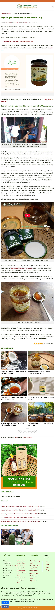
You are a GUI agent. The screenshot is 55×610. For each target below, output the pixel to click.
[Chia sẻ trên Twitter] (25, 431)
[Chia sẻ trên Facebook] (22, 431)
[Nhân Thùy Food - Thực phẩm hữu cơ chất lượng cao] (27, 6)
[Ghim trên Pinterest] (32, 431)
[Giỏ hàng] (52, 6)
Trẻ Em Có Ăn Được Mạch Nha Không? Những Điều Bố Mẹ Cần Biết (20, 510)
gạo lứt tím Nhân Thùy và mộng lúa (22, 268)
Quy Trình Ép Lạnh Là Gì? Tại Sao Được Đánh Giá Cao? (16, 517)
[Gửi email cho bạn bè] (29, 431)
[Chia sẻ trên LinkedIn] (35, 431)
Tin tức (9, 13)
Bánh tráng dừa (34, 573)
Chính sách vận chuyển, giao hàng (21, 580)
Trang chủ (3, 13)
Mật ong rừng (34, 570)
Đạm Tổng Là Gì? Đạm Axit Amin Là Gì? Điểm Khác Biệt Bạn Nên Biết (20, 513)
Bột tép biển (33, 580)
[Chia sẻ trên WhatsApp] (19, 431)
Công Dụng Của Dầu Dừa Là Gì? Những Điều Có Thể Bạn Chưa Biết (20, 506)
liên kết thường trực (27, 437)
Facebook (5, 606)
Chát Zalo (5, 602)
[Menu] (2, 6)
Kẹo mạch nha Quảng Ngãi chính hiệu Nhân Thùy (18, 41)
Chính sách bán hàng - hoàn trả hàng (21, 573)
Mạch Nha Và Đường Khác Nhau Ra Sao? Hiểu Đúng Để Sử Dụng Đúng (21, 521)
